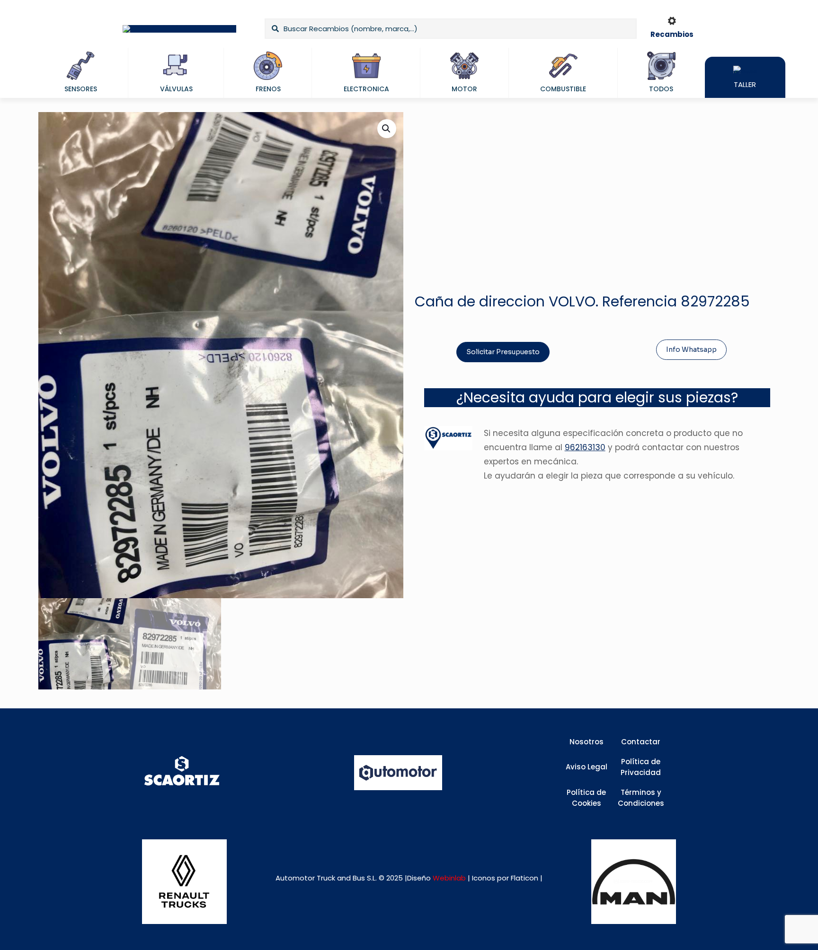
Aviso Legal (586, 767)
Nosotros (586, 742)
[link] (184, 881)
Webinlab (450, 878)
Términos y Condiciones (641, 797)
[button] (386, 128)
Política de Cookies (586, 797)
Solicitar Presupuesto (503, 352)
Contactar (640, 742)
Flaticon (524, 878)
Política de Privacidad (641, 767)
